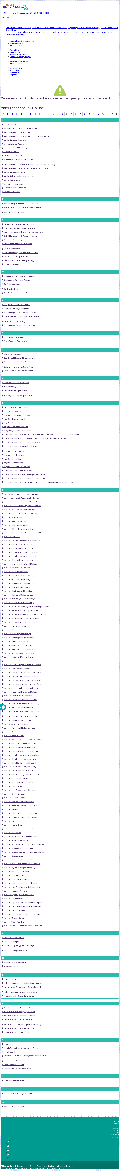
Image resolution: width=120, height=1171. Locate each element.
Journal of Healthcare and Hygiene (16, 587)
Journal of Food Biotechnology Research (19, 790)
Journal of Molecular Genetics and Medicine (20, 622)
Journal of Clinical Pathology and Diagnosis (20, 556)
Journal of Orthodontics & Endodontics (18, 653)
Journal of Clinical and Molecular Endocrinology (21, 759)
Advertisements (16, 68)
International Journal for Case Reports (18, 470)
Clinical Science (61, 28)
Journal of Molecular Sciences (14, 626)
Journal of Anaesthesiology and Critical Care (20, 716)
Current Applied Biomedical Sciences (17, 244)
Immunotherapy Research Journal (16, 407)
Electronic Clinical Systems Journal (16, 308)
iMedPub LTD (35, 1168)
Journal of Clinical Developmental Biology (19, 548)
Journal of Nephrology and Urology (17, 634)
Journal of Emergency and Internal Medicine (20, 564)
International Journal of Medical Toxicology (20, 446)
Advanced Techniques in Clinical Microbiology (21, 128)
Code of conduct (16, 45)
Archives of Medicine (11, 152)
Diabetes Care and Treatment (15, 293)
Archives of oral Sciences (12, 155)
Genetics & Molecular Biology (88, 28)
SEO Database (9, 1044)
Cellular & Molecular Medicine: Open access (20, 228)
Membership (15, 72)
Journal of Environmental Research (16, 568)
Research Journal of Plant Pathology (17, 1032)
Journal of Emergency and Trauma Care (18, 782)
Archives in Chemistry (11, 180)
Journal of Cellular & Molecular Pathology (19, 747)
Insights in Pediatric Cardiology (15, 427)
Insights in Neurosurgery (12, 423)
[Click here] (8, 1142)
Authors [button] (9, 48)
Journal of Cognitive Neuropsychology (18, 560)
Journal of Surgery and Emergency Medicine (20, 692)
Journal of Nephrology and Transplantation (20, 848)
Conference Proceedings (12, 240)
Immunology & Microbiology (17, 32)
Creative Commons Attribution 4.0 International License (51, 1166)
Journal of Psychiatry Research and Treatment (21, 676)
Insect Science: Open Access (14, 411)
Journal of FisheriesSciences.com (15, 572)
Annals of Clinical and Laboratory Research (19, 176)
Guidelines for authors (18, 54)
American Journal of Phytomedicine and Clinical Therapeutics (26, 136)
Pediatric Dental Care (11, 979)
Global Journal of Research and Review (18, 371)
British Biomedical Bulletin (13, 212)
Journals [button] (9, 25)
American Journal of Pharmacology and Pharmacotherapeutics (27, 168)
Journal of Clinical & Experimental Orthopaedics (21, 540)
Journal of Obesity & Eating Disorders (18, 645)
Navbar (4, 17)
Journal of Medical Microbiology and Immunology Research (26, 606)
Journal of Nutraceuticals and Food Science (20, 860)
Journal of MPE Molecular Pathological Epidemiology (23, 844)
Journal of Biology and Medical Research (19, 728)
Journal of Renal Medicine (13, 898)
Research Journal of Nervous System (17, 1019)
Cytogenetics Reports (12, 264)
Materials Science (34, 32)
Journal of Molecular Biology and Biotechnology (21, 836)
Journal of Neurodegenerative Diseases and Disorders (24, 852)
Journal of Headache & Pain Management (19, 583)
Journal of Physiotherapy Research (16, 668)
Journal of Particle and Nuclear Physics (18, 657)
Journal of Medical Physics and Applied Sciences (21, 610)
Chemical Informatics (11, 249)
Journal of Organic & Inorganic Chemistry (19, 867)
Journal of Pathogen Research (15, 875)
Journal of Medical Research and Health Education (22, 829)
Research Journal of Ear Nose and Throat (19, 1028)
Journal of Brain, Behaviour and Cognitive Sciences (22, 739)
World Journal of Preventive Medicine (17, 1106)
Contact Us (10, 77)
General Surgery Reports (12, 354)
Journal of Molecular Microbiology (16, 840)
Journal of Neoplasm (11, 630)
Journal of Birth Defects (12, 517)
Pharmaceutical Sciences (105, 32)
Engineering (72, 28)
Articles (8, 36)
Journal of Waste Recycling (13, 922)
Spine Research (9, 1052)
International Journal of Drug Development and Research (25, 478)
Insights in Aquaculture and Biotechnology (19, 415)
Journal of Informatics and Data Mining (18, 603)
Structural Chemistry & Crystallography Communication (24, 1056)
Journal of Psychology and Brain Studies (18, 895)
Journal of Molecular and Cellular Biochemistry (21, 618)
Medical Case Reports (12, 941)
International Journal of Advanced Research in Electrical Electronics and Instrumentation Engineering (42, 434)
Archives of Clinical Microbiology (15, 148)
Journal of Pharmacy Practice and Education (20, 883)
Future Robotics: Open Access (15, 341)
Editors (116, 1130)
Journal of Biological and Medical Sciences (19, 509)
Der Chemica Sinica (10, 289)
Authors (116, 1132)
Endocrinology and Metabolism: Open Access (21, 312)
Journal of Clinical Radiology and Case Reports (21, 774)
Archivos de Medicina (11, 192)
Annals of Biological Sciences (14, 140)
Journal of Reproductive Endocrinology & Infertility (22, 684)
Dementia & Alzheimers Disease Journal (18, 276)
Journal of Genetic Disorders (14, 794)
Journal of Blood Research (13, 736)
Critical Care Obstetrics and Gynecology (18, 260)
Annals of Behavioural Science (14, 172)
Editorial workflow (17, 43)
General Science (107, 28)
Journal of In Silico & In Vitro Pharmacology (20, 817)
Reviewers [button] (9, 59)
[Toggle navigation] (8, 17)
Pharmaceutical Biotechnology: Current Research (22, 987)
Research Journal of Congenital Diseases (19, 1015)
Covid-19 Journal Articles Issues (18, 79)
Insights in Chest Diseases (13, 451)
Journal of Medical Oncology (14, 825)
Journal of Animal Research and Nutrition (19, 720)
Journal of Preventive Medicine (15, 891)
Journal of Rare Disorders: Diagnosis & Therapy (21, 680)
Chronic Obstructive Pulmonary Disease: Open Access (24, 232)
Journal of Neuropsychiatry (13, 856)
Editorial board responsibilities (22, 41)
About (8, 23)
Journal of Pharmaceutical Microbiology (18, 879)
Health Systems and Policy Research (17, 395)
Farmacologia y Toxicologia (14, 337)
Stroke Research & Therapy (14, 1065)
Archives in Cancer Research (14, 144)
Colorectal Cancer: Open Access (15, 256)
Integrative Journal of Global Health (17, 430)
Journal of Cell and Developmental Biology (19, 529)
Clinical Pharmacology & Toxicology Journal (20, 236)
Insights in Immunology (12, 459)
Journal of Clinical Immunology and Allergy (19, 767)
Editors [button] (8, 39)
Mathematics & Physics (51, 32)
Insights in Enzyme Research (14, 419)
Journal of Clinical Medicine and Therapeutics (20, 552)
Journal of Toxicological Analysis (15, 910)
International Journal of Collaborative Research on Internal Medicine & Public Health (35, 438)
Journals (116, 1126)
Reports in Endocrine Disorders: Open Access (20, 1008)
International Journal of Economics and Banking (21, 442)
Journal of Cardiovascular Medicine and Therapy (21, 743)
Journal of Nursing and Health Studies (18, 641)
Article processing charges (20, 57)
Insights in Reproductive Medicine (16, 467)
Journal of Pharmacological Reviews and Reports (22, 665)
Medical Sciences (66, 32)
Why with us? (15, 50)
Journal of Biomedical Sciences (15, 732)
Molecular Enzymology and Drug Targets (19, 945)
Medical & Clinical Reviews (13, 938)
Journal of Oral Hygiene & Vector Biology (19, 649)
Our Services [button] (10, 66)
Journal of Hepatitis (11, 809)
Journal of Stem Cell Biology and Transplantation (22, 906)
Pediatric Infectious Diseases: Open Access (20, 992)
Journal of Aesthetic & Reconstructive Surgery (21, 498)
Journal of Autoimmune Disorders (16, 724)
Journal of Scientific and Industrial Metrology (20, 688)
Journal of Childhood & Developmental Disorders (22, 751)
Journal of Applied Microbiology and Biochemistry (22, 506)
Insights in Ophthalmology (13, 463)
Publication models (17, 52)
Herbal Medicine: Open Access (15, 390)
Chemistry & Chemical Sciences (44, 28)
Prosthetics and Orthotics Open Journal (18, 996)
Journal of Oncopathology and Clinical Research (21, 864)
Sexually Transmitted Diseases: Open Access (20, 1048)
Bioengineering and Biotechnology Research (20, 203)
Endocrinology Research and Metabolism (19, 325)
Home (8, 21)
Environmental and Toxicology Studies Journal (21, 316)
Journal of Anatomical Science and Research (20, 502)
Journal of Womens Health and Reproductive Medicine (24, 926)
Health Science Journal (12, 386)
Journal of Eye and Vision (13, 786)
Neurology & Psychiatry (15, 34)
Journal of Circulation (11, 537)
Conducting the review (19, 61)
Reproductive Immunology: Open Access (19, 1012)
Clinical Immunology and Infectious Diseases (20, 253)
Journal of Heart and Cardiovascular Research (21, 805)
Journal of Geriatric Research (14, 798)
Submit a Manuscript (39, 13)
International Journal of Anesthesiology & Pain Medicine (25, 474)
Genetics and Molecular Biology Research (19, 358)
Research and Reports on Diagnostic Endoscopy (22, 1024)
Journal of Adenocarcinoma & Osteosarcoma (20, 494)
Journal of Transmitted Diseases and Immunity (21, 914)
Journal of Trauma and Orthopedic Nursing (20, 700)
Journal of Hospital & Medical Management (20, 595)
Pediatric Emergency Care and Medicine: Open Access (24, 983)
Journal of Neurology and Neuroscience (18, 637)
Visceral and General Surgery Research (18, 1093)
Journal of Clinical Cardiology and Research (19, 763)
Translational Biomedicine (13, 1080)
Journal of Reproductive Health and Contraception (22, 902)
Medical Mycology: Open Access (15, 950)
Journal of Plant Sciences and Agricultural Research (23, 672)
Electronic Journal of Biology (14, 321)
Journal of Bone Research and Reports (18, 521)
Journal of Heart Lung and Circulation (17, 591)
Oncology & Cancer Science (84, 32)
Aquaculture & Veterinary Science (18, 28)
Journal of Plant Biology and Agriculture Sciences (22, 887)
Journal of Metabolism (12, 833)
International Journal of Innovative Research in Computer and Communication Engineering (38, 482)
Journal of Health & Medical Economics (18, 802)
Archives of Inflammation (13, 184)
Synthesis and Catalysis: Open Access (17, 1068)
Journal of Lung (9, 821)
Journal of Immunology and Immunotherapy (20, 813)
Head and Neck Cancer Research (16, 383)
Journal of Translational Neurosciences (18, 696)
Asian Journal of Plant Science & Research (19, 159)
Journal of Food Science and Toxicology (18, 575)
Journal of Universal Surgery (14, 918)
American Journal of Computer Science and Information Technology (29, 164)
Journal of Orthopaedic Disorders (16, 871)
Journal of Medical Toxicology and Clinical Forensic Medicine (26, 614)
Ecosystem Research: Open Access (16, 305)
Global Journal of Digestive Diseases (17, 362)
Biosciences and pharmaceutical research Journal (22, 207)
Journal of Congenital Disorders (15, 778)
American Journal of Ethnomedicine (17, 132)
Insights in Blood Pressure (13, 455)
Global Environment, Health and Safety (18, 367)
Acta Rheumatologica (11, 124)
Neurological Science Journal (14, 966)
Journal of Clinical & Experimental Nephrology (21, 755)
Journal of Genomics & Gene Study (16, 579)
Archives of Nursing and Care (14, 188)
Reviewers (115, 1135)
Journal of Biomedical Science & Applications (20, 513)
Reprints (13, 74)
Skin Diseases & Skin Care (13, 1061)
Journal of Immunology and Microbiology (19, 599)
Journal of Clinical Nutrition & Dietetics (18, 771)
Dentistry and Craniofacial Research (17, 280)
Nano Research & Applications (15, 962)
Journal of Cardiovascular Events (15, 525)
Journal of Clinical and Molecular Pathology (19, 544)
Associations (15, 70)
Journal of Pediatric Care (12, 661)
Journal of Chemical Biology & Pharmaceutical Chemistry (25, 533)
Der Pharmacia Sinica (11, 284)
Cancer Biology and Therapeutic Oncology (19, 224)
